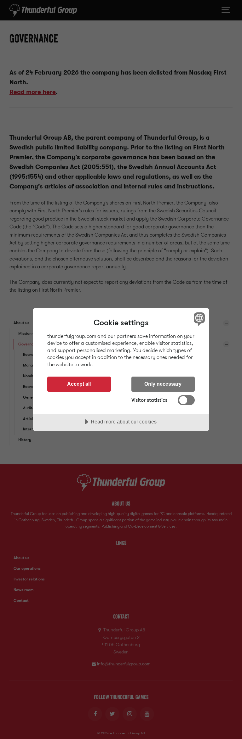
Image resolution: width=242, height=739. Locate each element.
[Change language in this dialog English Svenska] (198, 319)
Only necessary (163, 384)
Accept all (79, 384)
